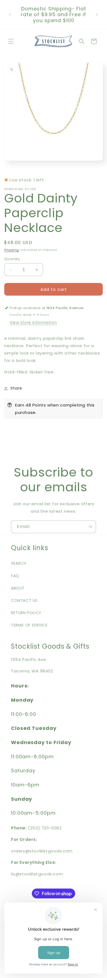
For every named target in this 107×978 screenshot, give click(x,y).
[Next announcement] (97, 14)
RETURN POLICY (26, 613)
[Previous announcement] (10, 14)
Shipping (11, 250)
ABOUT (18, 588)
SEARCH (18, 563)
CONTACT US (24, 600)
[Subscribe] (90, 526)
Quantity (12, 259)
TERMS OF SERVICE (29, 625)
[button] (11, 41)
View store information (33, 322)
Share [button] (16, 388)
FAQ (15, 576)
